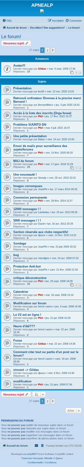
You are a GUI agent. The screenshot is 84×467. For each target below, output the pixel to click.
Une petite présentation (30, 136)
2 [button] (47, 50)
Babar (41, 139)
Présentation (22, 88)
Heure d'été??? (24, 326)
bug (16, 255)
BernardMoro (45, 104)
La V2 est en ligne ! (27, 314)
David (41, 223)
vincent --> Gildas (26, 370)
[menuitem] (7, 20)
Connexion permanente (30, 197)
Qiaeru (59, 458)
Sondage (19, 243)
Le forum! (11, 36)
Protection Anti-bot (27, 266)
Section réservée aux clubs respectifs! (40, 232)
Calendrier (20, 292)
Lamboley (43, 212)
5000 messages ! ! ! (27, 220)
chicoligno (43, 258)
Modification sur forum (29, 303)
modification (22, 381)
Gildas (42, 68)
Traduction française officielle (36, 458)
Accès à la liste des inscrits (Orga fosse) (42, 113)
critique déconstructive (29, 278)
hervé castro (45, 306)
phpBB (31, 454)
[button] (52, 50)
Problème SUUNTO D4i (29, 124)
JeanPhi (42, 189)
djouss (42, 235)
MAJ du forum (23, 161)
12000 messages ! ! (27, 209)
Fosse (17, 340)
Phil (40, 116)
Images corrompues (27, 186)
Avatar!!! (19, 65)
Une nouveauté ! (25, 174)
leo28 (41, 91)
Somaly (42, 177)
